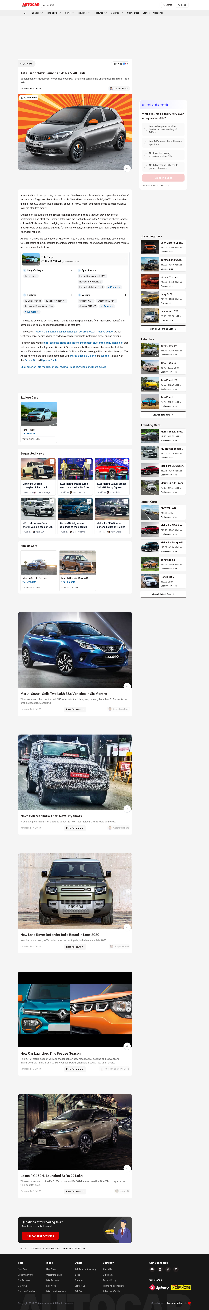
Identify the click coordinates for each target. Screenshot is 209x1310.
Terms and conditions (113, 1286)
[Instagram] (160, 1269)
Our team (108, 1275)
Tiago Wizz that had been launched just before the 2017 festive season (74, 331)
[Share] (127, 168)
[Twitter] (176, 1269)
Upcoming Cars (25, 1275)
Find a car (34, 13)
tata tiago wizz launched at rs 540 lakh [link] (66, 1248)
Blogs (77, 1275)
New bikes (51, 1269)
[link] (150, 247)
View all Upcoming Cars (161, 329)
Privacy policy (109, 1280)
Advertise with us (111, 1291)
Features (99, 13)
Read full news (73, 709)
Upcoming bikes (54, 1275)
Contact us (80, 1286)
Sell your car (133, 13)
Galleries (115, 13)
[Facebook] (168, 1269)
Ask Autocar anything (85, 1269)
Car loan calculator (27, 1291)
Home (23, 1248)
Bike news (51, 1286)
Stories (146, 13)
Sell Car (78, 1291)
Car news (22, 1286)
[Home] (25, 13)
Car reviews (24, 1280)
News (68, 13)
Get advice (158, 13)
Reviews (82, 13)
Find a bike (52, 13)
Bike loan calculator (56, 1291)
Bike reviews (52, 1280)
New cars (22, 1269)
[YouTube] (152, 1269)
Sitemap (79, 1280)
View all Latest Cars (161, 594)
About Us (107, 1269)
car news (36, 1248)
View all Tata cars (161, 415)
